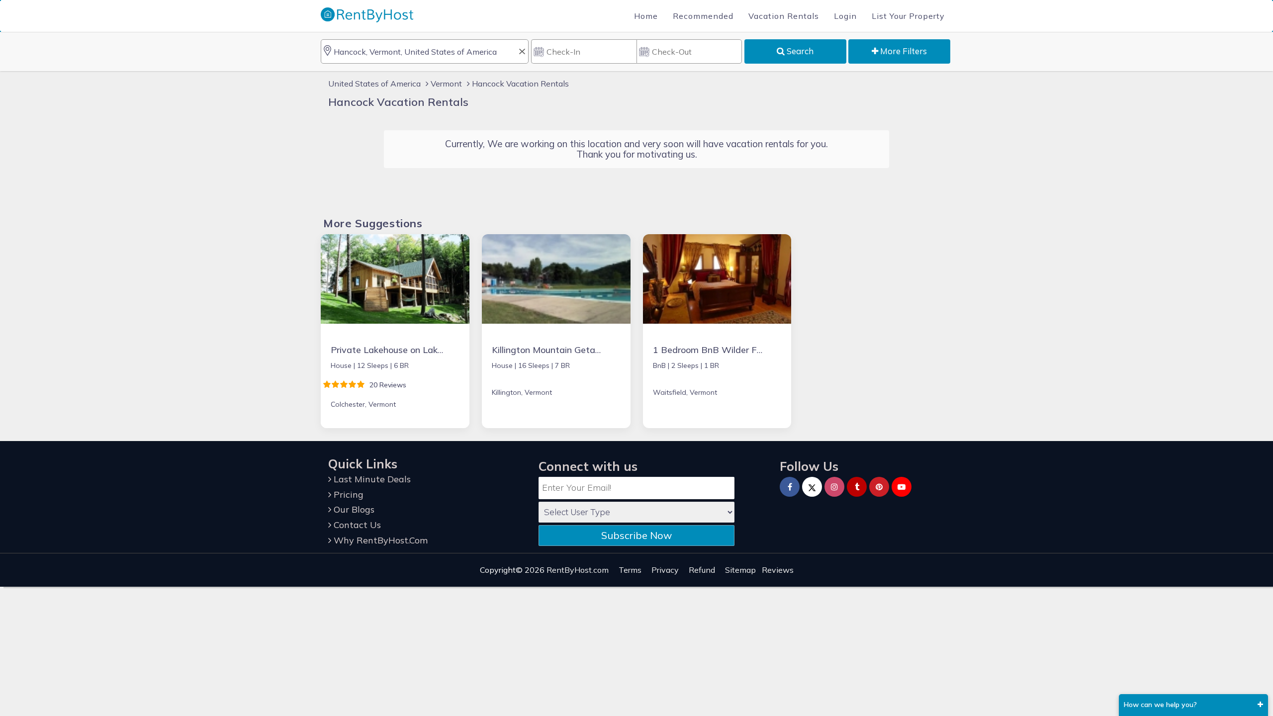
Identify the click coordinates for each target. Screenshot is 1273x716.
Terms (630, 570)
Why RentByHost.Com (379, 540)
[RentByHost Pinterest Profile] (879, 487)
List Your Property (908, 16)
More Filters (902, 51)
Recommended (703, 16)
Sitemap (740, 570)
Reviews (778, 570)
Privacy (665, 570)
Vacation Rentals (783, 16)
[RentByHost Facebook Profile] (790, 487)
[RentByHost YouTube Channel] (901, 487)
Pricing (347, 494)
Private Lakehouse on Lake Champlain (410, 350)
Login (845, 16)
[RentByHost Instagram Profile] (834, 487)
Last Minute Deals (371, 479)
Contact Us (356, 525)
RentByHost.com (577, 570)
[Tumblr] (857, 487)
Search (799, 51)
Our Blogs (352, 509)
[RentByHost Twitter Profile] (812, 487)
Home (646, 16)
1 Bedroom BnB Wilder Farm (713, 350)
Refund (702, 570)
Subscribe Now (636, 535)
